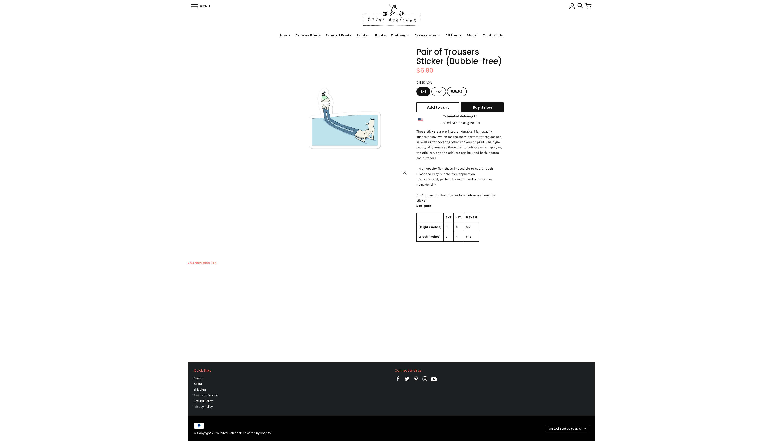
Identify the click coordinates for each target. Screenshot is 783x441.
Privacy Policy (203, 407)
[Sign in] (572, 6)
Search (199, 378)
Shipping (200, 390)
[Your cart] (588, 6)
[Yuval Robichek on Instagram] (424, 380)
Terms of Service (206, 395)
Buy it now (482, 107)
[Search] (580, 6)
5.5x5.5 (457, 91)
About (198, 384)
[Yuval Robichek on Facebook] (398, 380)
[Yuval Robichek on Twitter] (407, 380)
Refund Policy (203, 401)
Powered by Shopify (257, 433)
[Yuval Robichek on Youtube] (433, 380)
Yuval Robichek (231, 433)
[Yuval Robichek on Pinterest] (416, 380)
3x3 (423, 91)
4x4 (439, 91)
